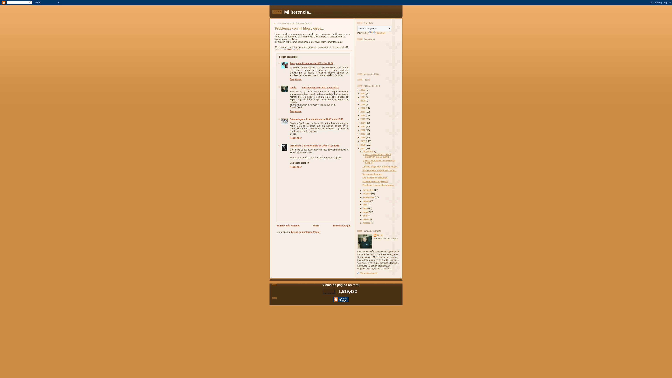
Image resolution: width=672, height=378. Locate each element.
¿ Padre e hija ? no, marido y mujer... (380, 167)
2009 (363, 141)
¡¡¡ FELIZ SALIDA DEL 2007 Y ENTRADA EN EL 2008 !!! (376, 155)
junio (365, 208)
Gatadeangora (297, 119)
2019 (363, 104)
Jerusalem (295, 145)
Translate (381, 33)
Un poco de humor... (372, 174)
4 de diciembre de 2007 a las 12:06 (314, 63)
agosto (366, 201)
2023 (363, 90)
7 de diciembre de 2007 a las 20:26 (320, 145)
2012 (363, 130)
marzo (366, 219)
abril (365, 216)
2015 (363, 119)
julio (365, 205)
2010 (363, 137)
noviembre (368, 190)
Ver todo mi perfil (368, 273)
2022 (363, 93)
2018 (363, 108)
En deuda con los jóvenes (375, 181)
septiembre (369, 197)
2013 (363, 126)
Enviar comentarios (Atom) (305, 232)
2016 (363, 115)
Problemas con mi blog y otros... (378, 185)
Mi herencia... (298, 12)
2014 (363, 123)
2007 (363, 148)
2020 (363, 101)
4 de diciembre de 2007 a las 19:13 (320, 87)
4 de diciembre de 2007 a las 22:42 (324, 119)
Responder (296, 79)
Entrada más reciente (287, 225)
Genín (293, 87)
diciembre (368, 151)
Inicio (316, 225)
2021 (363, 97)
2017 (363, 112)
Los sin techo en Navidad (374, 178)
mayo (366, 212)
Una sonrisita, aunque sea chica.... (379, 170)
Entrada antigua (341, 225)
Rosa (292, 63)
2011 (363, 134)
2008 (363, 145)
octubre (367, 193)
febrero (367, 223)
